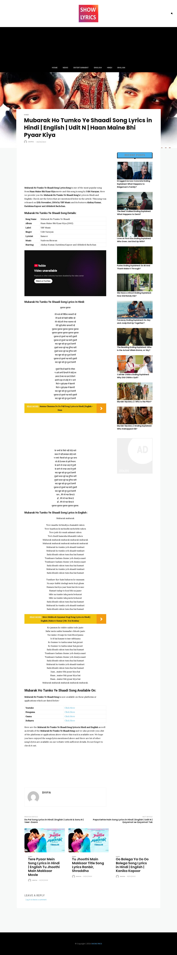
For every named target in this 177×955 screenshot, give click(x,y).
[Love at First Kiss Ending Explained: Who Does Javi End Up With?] (135, 228)
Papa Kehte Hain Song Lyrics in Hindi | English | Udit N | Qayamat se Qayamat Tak (123, 821)
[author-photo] (30, 880)
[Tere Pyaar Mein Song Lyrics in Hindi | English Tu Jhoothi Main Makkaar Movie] (44, 840)
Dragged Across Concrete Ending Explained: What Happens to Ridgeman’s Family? (133, 184)
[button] (172, 13)
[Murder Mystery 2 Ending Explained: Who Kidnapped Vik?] (135, 415)
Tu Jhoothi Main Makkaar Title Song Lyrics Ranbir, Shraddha (88, 865)
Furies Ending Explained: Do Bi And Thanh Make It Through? (133, 267)
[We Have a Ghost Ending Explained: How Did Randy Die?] (135, 282)
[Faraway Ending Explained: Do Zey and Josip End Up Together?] (135, 310)
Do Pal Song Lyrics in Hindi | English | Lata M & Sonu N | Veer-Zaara (54, 821)
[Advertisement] (88, 45)
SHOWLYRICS (96, 943)
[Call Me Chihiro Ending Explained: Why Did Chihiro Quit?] (135, 364)
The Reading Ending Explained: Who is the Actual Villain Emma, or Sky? (134, 349)
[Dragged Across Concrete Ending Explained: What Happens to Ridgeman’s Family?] (135, 170)
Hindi (26, 115)
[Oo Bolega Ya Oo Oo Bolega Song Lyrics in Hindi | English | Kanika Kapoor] (132, 840)
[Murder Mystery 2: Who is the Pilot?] (135, 391)
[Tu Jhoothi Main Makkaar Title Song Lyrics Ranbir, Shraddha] (88, 840)
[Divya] (26, 141)
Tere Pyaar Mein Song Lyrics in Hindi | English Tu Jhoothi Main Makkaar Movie (44, 867)
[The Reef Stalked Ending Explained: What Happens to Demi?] (135, 201)
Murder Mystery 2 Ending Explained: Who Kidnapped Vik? (134, 427)
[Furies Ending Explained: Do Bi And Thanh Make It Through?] (135, 255)
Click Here (70, 708)
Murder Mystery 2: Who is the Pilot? (134, 401)
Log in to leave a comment (36, 900)
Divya (31, 142)
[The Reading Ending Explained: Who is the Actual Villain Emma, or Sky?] (135, 337)
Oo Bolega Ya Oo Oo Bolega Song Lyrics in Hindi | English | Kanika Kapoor (132, 865)
